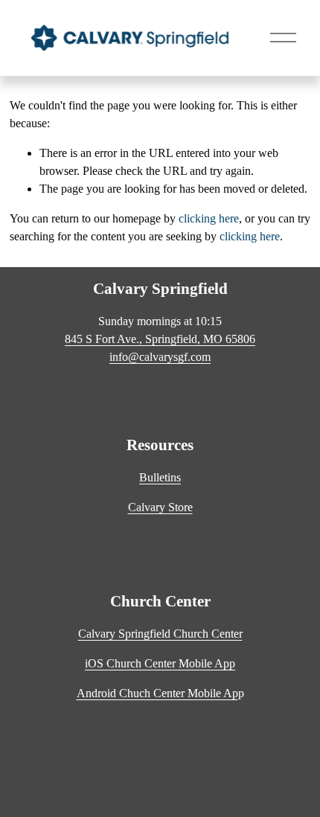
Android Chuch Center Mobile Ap (157, 693)
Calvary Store (160, 507)
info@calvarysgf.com (160, 356)
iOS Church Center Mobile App (160, 663)
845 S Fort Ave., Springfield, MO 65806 (160, 339)
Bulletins (160, 477)
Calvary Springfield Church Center (160, 633)
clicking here (209, 218)
